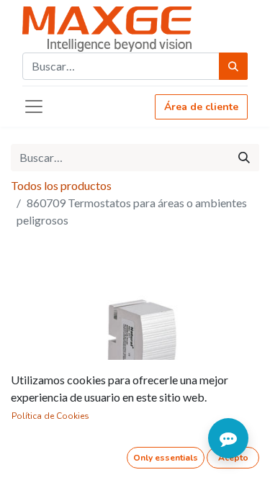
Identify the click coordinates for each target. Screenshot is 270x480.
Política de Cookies (50, 416)
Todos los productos (61, 185)
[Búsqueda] (233, 66)
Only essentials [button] (165, 457)
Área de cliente (201, 107)
